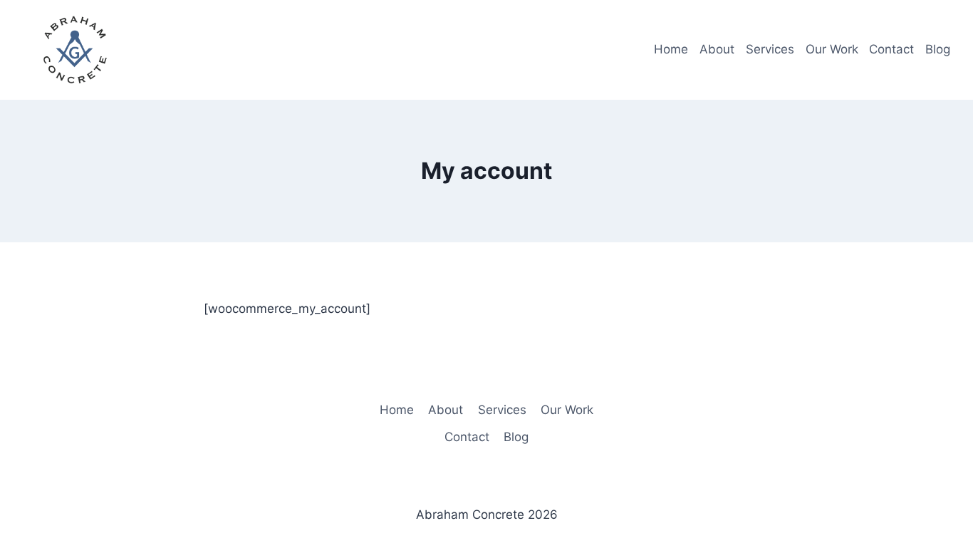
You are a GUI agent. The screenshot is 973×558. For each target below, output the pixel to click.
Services (770, 49)
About (716, 49)
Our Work (832, 49)
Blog (937, 49)
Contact (891, 49)
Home (671, 49)
